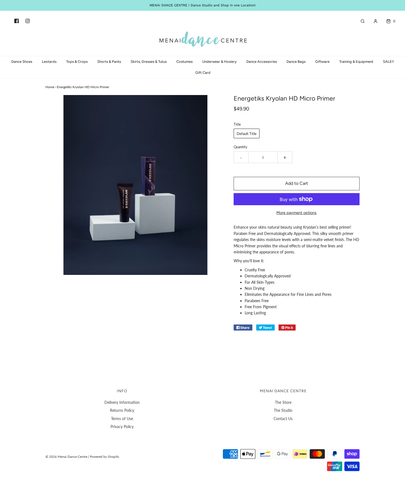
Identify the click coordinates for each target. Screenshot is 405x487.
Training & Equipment (356, 61)
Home (49, 87)
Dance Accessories (261, 61)
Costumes (184, 61)
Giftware (322, 61)
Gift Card (202, 73)
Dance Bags (296, 61)
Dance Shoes (21, 61)
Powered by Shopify (104, 456)
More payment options (296, 212)
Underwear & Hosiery (219, 61)
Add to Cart (296, 183)
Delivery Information (122, 402)
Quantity (240, 147)
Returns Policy (122, 410)
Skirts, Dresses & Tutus (149, 61)
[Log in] (373, 21)
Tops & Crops (77, 61)
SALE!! (388, 61)
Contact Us (283, 418)
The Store (283, 402)
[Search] (360, 21)
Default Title (246, 133)
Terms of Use (122, 418)
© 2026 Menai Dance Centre (66, 456)
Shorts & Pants (109, 61)
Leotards (49, 61)
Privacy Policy (122, 426)
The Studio (283, 410)
